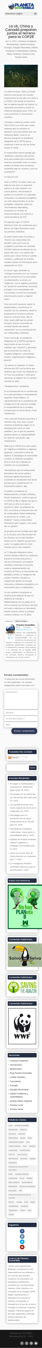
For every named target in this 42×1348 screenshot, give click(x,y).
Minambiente (13, 1186)
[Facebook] (8, 637)
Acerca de (8, 621)
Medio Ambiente (14, 1182)
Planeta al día (28, 54)
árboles (11, 1214)
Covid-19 (12, 1154)
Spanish (15, 758)
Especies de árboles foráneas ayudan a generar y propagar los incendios (23, 842)
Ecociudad (23, 1158)
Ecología (8, 47)
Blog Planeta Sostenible (21, 1073)
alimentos (23, 1130)
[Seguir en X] (26, 1343)
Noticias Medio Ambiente (21, 1101)
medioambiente (27, 1182)
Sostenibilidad (13, 1206)
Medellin (29, 1178)
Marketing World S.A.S (24, 629)
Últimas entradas (21, 621)
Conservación (13, 1150)
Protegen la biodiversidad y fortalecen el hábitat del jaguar (22, 787)
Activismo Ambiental (27, 41)
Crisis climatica (22, 1154)
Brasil (30, 1138)
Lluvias (22, 1178)
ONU (20, 1191)
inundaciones (13, 1178)
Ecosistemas (13, 1163)
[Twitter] (11, 637)
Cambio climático (14, 1146)
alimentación (13, 1130)
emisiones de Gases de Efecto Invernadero (18, 1168)
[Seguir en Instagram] (31, 1343)
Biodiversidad (12, 44)
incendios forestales (21, 1174)
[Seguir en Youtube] (36, 1343)
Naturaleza (12, 1191)
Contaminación (25, 1150)
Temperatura (13, 1210)
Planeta (11, 1202)
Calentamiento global (16, 1142)
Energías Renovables (21, 47)
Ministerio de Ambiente (27, 1186)
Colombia (32, 1146)
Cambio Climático (27, 44)
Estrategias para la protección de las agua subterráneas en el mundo (22, 818)
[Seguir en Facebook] (22, 1343)
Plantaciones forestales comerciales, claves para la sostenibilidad (22, 832)
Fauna (11, 1174)
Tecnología (24, 1206)
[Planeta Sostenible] (10, 632)
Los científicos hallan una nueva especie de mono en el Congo (23, 808)
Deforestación (13, 1158)
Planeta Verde (21, 57)
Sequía (32, 1202)
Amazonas (12, 1134)
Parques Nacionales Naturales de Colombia (20, 1196)
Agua (10, 1125)
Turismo (22, 1210)
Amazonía (21, 1134)
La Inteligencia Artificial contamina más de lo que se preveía (22, 866)
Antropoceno (16, 1065)
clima (25, 1146)
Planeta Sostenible (25, 625)
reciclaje (19, 1202)
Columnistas (15, 1081)
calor (28, 1142)
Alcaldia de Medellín (22, 1125)
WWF (29, 1210)
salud (26, 1202)
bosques (22, 1138)
